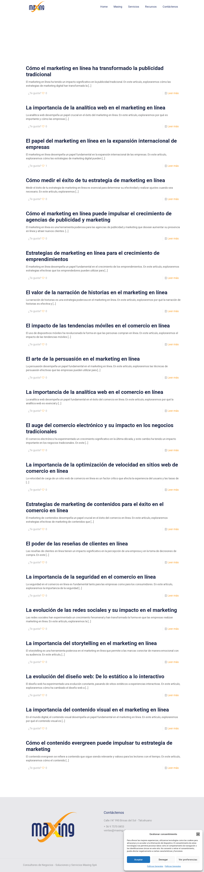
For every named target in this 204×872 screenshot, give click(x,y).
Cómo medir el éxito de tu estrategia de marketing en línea (95, 180)
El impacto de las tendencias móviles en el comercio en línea (98, 326)
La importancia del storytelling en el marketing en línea (91, 643)
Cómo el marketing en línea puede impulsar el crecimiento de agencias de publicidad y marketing (99, 217)
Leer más (173, 93)
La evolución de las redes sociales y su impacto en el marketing (101, 610)
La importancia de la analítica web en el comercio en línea (94, 392)
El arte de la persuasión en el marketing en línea (83, 359)
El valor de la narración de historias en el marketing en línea (96, 292)
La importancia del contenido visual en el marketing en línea (97, 710)
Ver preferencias (188, 859)
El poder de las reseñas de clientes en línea (77, 544)
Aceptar (138, 859)
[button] (198, 834)
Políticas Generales (155, 866)
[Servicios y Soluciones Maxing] (36, 6)
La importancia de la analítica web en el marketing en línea (95, 108)
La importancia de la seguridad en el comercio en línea (91, 577)
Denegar (163, 859)
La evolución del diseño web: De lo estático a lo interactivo (95, 677)
